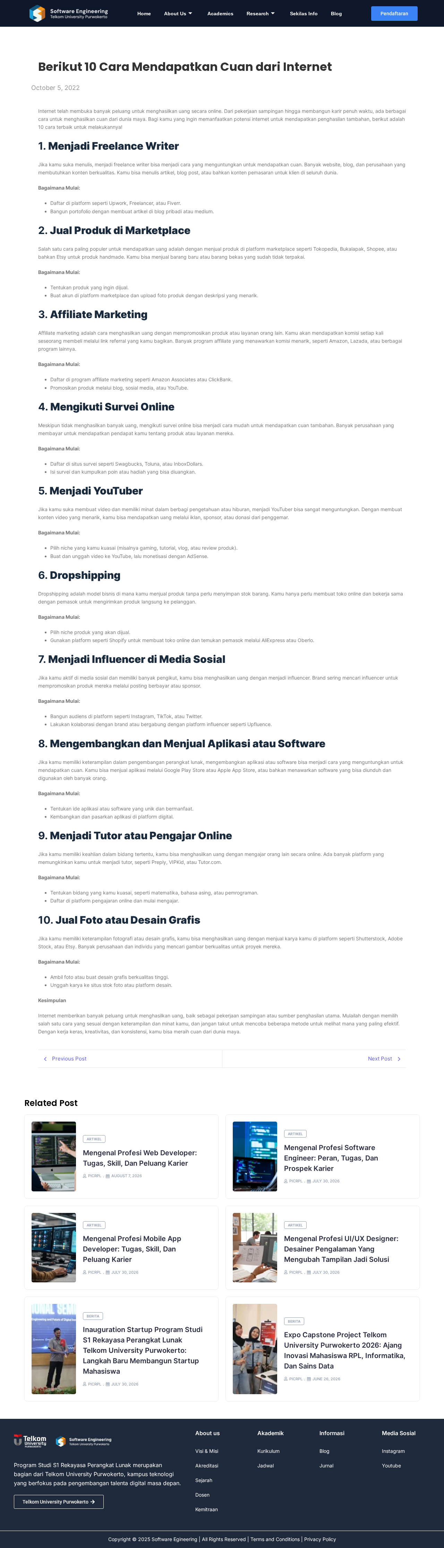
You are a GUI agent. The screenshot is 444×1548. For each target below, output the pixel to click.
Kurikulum (268, 1451)
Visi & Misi (206, 1451)
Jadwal (265, 1465)
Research (258, 13)
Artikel (94, 1139)
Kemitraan (206, 1509)
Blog (336, 13)
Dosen (202, 1495)
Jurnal (326, 1465)
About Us (175, 13)
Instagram (393, 1451)
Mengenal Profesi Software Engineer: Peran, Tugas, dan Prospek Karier (331, 1158)
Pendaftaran (394, 13)
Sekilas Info (304, 13)
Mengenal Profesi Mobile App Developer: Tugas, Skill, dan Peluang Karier (132, 1249)
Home (144, 13)
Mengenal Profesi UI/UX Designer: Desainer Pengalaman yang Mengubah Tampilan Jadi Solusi (341, 1249)
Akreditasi (206, 1465)
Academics (220, 13)
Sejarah (203, 1480)
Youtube (391, 1465)
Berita (93, 1316)
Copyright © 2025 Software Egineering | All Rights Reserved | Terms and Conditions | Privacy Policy (222, 1539)
